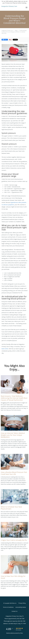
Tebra (21, 633)
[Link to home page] (12, 6)
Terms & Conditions (8, 607)
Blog (16, 30)
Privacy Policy (22, 603)
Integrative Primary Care (7, 30)
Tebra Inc (14, 603)
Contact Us (14, 611)
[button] (26, 7)
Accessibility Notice (21, 607)
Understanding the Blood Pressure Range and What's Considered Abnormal (14, 32)
